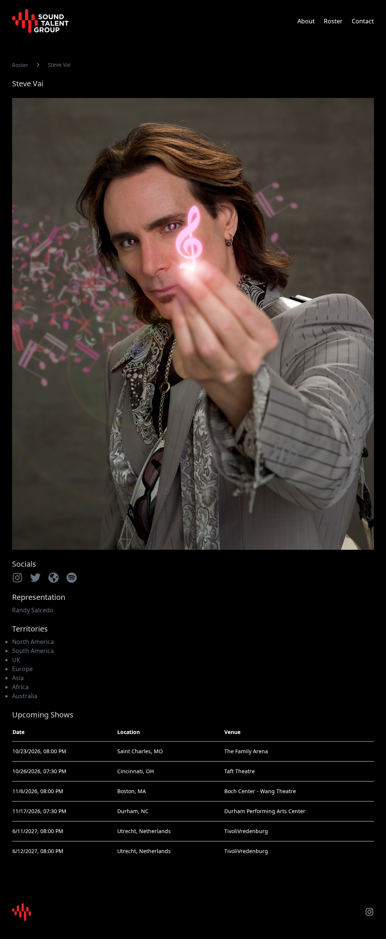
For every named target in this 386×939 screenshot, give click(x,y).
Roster (333, 21)
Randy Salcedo (33, 610)
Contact (363, 21)
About (306, 21)
